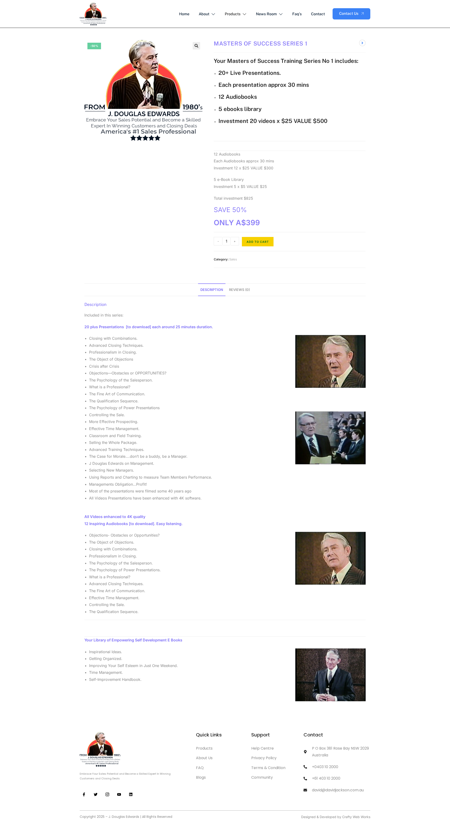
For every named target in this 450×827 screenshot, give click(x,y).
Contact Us (348, 13)
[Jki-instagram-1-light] (107, 794)
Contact (318, 14)
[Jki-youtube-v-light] (119, 794)
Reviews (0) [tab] (239, 290)
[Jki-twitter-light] (95, 794)
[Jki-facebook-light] (84, 794)
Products (232, 14)
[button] (196, 46)
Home (184, 14)
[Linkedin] (131, 794)
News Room (266, 14)
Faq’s (297, 14)
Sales (233, 259)
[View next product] (362, 43)
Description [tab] (211, 290)
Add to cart (258, 242)
